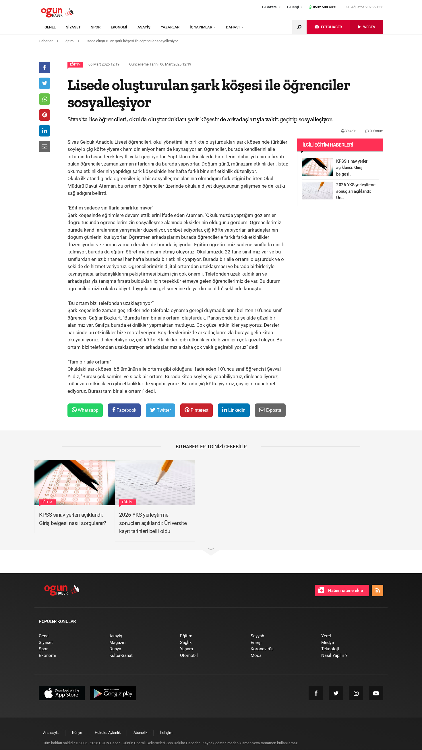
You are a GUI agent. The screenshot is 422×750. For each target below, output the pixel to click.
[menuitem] (55, 27)
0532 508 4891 (324, 7)
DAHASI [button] (233, 27)
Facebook (125, 410)
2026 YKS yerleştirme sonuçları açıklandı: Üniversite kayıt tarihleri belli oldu (153, 522)
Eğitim (75, 64)
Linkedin (236, 410)
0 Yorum (376, 131)
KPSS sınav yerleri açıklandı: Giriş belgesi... (352, 168)
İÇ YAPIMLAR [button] (201, 27)
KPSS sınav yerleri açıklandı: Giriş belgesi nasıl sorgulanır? (72, 518)
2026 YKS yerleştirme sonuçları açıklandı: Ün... (355, 191)
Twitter (163, 410)
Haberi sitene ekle (345, 590)
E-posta (273, 410)
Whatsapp (87, 410)
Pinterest (198, 410)
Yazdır (349, 131)
